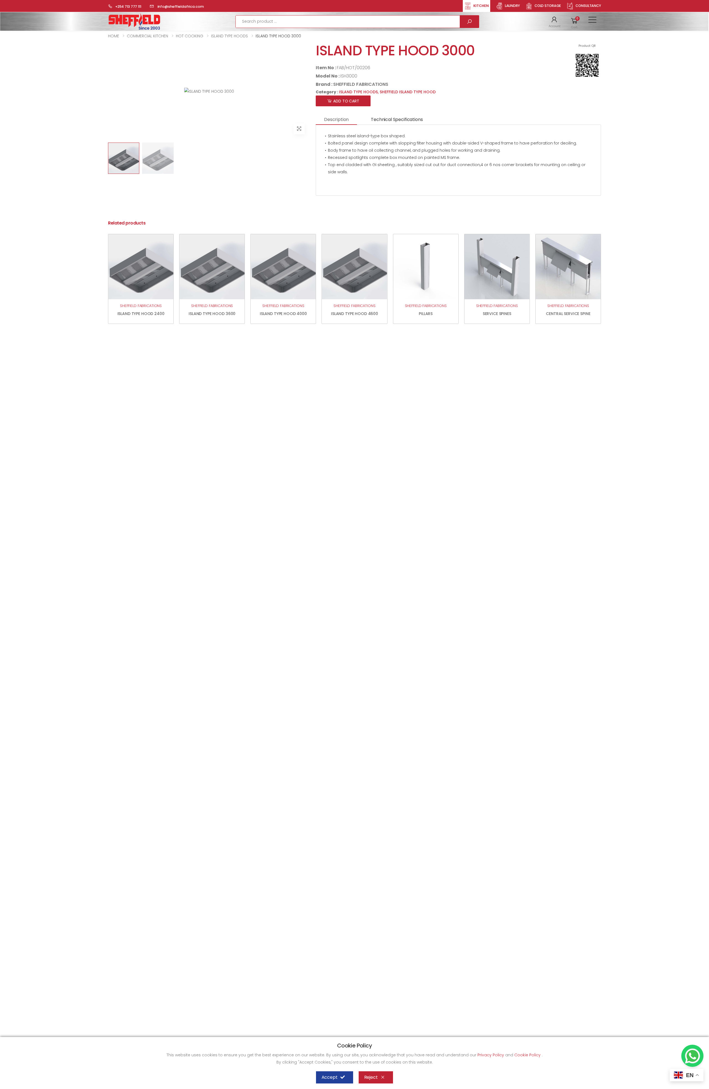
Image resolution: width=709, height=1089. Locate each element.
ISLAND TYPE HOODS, (359, 92)
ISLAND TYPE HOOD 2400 (141, 313)
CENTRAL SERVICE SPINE (568, 313)
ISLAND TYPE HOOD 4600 (354, 313)
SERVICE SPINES (497, 313)
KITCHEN (481, 5)
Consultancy (588, 5)
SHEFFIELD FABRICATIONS (360, 84)
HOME (113, 36)
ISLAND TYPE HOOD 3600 (212, 313)
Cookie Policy (528, 1055)
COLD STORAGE (548, 5)
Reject (371, 1077)
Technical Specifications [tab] (397, 119)
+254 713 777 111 (128, 6)
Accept (330, 1077)
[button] (555, 22)
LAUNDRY (512, 5)
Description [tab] (336, 119)
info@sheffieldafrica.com (180, 6)
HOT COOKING (189, 36)
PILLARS (426, 313)
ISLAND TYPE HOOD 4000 (283, 313)
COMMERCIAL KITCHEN (147, 36)
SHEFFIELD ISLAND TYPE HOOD (408, 92)
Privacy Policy (491, 1055)
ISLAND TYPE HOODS (229, 36)
